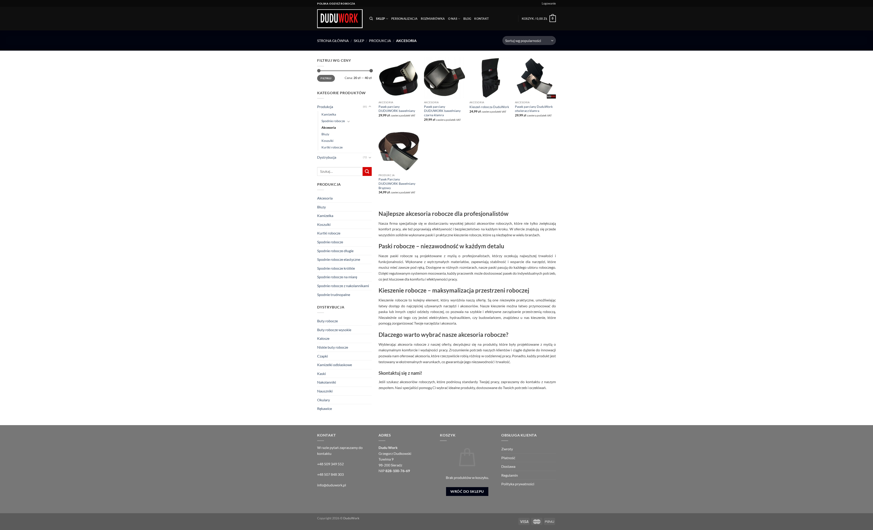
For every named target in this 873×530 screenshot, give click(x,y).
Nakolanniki (326, 382)
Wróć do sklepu (467, 491)
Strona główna (333, 40)
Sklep (380, 18)
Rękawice (324, 408)
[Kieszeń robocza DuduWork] (489, 77)
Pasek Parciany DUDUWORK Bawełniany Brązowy (397, 183)
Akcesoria (328, 127)
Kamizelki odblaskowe (334, 364)
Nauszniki (325, 391)
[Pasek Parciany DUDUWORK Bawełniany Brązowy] (399, 150)
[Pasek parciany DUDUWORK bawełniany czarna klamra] (444, 77)
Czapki (322, 356)
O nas (452, 18)
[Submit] (367, 171)
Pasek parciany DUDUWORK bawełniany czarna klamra (442, 111)
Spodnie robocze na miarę (337, 277)
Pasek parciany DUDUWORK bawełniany (397, 109)
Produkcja (380, 40)
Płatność (508, 458)
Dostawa (508, 466)
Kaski (321, 373)
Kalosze (323, 338)
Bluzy (325, 134)
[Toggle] (370, 106)
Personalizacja (404, 18)
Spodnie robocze (333, 121)
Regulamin (509, 475)
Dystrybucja (326, 157)
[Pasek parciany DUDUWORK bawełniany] (399, 77)
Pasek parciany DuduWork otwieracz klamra (534, 109)
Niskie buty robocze (332, 347)
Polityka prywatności (517, 484)
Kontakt (481, 18)
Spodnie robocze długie (335, 251)
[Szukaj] (371, 18)
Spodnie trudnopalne (333, 294)
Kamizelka (328, 114)
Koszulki (327, 141)
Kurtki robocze (332, 147)
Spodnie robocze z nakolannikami (343, 285)
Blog (467, 18)
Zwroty (507, 449)
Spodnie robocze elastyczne (338, 259)
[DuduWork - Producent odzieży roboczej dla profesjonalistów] (340, 18)
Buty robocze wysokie (334, 330)
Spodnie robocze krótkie (336, 268)
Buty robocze (327, 321)
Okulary (323, 400)
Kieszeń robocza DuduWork (489, 107)
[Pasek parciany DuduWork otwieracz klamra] (535, 77)
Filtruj (326, 78)
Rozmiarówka (433, 18)
